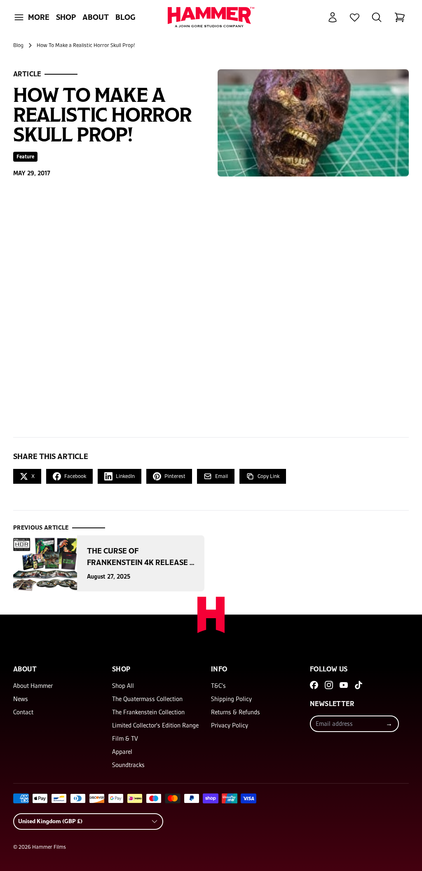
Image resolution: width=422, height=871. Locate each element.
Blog (125, 17)
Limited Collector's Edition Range (155, 725)
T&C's (218, 686)
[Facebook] (314, 685)
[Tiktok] (358, 685)
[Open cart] (400, 17)
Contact (23, 712)
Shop (66, 17)
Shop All (123, 686)
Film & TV (125, 738)
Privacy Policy (229, 725)
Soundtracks (128, 765)
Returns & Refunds (235, 712)
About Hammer (33, 686)
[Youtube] (344, 685)
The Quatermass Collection (147, 699)
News (20, 699)
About (95, 17)
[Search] (377, 17)
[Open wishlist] (355, 17)
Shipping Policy (231, 699)
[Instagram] (329, 685)
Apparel (122, 752)
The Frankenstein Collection (148, 712)
